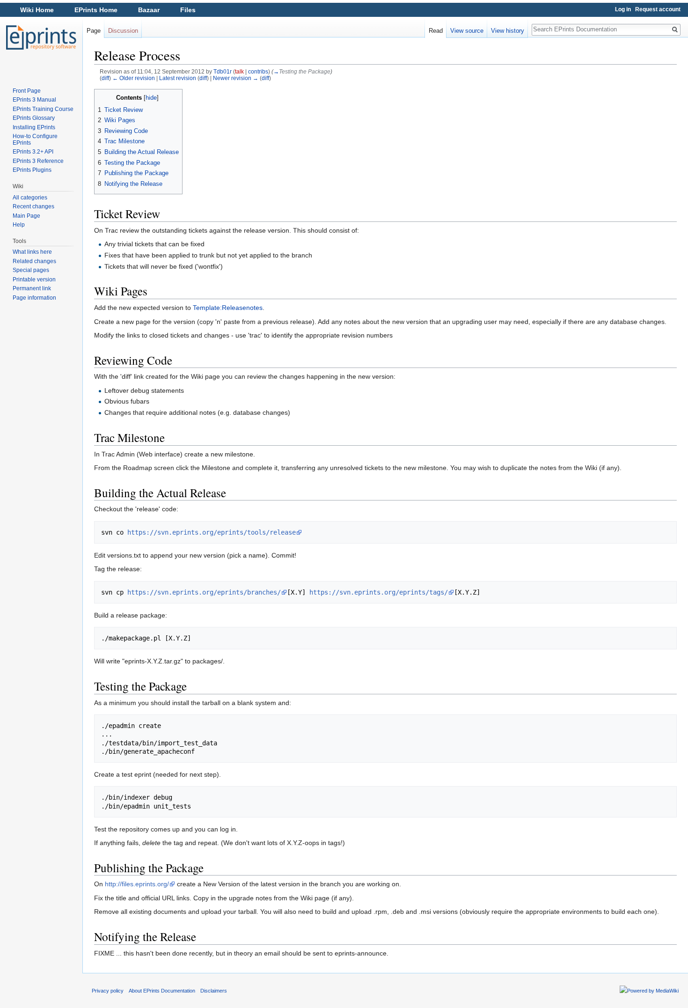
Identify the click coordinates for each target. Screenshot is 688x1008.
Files (188, 10)
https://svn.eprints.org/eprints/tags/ (378, 592)
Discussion (123, 30)
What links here (32, 252)
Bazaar (149, 10)
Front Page (27, 91)
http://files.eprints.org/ (137, 884)
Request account (658, 9)
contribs (258, 71)
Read (436, 30)
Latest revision (177, 78)
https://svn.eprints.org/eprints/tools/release (211, 532)
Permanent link (32, 288)
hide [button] (151, 98)
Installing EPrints (34, 127)
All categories (30, 197)
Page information (34, 297)
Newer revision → (235, 78)
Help (19, 224)
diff (105, 78)
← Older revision (133, 78)
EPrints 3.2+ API (33, 151)
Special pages (31, 270)
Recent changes (33, 206)
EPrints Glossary (34, 118)
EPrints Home (95, 10)
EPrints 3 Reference (38, 161)
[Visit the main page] (41, 37)
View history (507, 30)
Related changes (34, 261)
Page (94, 30)
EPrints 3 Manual (34, 99)
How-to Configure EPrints (35, 139)
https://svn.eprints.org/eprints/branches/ (204, 592)
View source (466, 30)
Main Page (26, 216)
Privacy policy (108, 990)
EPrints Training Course (43, 109)
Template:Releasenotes (228, 307)
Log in (623, 9)
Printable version (34, 279)
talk (239, 71)
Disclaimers (213, 990)
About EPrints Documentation (162, 990)
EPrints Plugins (32, 170)
